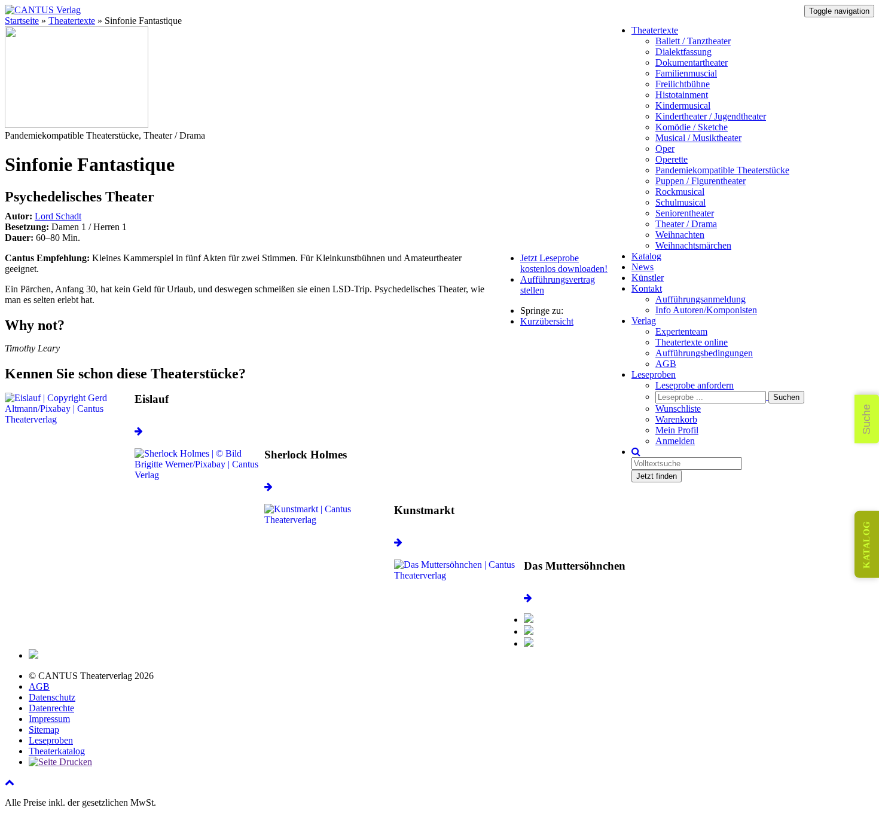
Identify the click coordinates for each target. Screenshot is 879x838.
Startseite (22, 21)
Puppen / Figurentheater (700, 181)
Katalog (646, 256)
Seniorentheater (684, 213)
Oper (664, 148)
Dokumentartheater (691, 62)
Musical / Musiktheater (698, 138)
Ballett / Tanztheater (693, 41)
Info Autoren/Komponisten (706, 310)
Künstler (647, 278)
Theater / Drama (686, 224)
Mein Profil (676, 430)
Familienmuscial (686, 73)
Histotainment (681, 95)
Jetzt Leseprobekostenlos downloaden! (564, 263)
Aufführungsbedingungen (704, 353)
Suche (866, 419)
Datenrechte (51, 708)
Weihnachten (679, 235)
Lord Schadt (58, 216)
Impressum (49, 719)
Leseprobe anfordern (694, 385)
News (642, 267)
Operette (671, 159)
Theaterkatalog (57, 751)
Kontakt (646, 288)
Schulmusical (680, 202)
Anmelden (675, 441)
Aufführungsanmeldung (700, 299)
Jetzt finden (656, 476)
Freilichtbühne (682, 84)
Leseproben (653, 374)
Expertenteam (681, 331)
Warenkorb (676, 419)
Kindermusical (682, 105)
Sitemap (44, 729)
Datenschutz (52, 697)
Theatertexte (654, 30)
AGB (665, 364)
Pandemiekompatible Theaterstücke (722, 170)
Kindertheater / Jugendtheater (710, 116)
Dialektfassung (683, 52)
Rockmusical (679, 191)
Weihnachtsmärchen (693, 245)
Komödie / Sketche (691, 127)
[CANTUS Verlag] (43, 10)
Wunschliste (678, 408)
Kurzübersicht (546, 321)
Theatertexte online (691, 342)
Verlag (643, 321)
